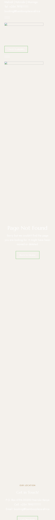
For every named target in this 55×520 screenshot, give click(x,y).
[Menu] (7, 17)
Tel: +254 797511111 (16, 7)
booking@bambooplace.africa (22, 11)
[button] (16, 49)
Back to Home (28, 255)
